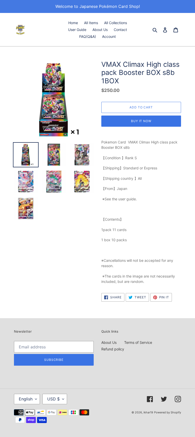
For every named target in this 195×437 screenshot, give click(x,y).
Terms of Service (138, 342)
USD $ (53, 398)
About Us (109, 342)
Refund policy (112, 349)
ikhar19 (148, 412)
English (25, 398)
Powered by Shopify (167, 412)
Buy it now (141, 121)
